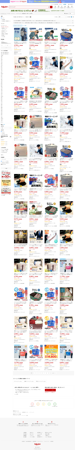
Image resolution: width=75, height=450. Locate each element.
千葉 (1, 70)
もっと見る (16, 394)
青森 (1, 56)
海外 (4, 124)
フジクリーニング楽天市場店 (65, 254)
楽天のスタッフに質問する (50, 390)
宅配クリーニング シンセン (29, 381)
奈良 (1, 94)
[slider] (11, 43)
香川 (1, 106)
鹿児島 (2, 118)
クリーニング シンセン (18, 381)
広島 (1, 101)
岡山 (1, 100)
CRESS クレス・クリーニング (35, 81)
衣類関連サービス (25, 412)
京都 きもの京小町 (18, 227)
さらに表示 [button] (3, 36)
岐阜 (1, 83)
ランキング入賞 (17, 79)
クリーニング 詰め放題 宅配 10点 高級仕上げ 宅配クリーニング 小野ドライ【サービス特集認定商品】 (66, 131)
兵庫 (1, 93)
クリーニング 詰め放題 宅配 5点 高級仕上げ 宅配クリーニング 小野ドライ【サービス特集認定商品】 (35, 160)
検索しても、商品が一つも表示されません (22, 392)
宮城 (1, 59)
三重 (1, 87)
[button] (71, 4)
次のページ (54, 373)
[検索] (51, 7)
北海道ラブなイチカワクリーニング (20, 254)
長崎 (1, 113)
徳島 (1, 104)
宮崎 (1, 117)
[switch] (10, 136)
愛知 (1, 86)
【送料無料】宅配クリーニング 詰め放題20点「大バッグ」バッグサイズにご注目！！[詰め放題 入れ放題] (36, 190)
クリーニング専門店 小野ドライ (66, 141)
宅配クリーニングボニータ (65, 283)
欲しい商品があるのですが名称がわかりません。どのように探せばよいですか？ (28, 389)
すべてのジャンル (3, 13)
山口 (1, 103)
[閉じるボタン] (73, 21)
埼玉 (1, 69)
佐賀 (1, 111)
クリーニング (31, 412)
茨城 (1, 65)
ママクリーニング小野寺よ (19, 168)
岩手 (1, 58)
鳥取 (1, 97)
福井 (1, 79)
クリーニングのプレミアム (65, 81)
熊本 (1, 114)
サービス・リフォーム (17, 412)
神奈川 (2, 73)
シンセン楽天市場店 (49, 369)
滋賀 (1, 89)
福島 (1, 63)
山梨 (1, 80)
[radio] (1, 19)
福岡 (1, 110)
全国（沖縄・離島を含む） (5, 52)
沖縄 (1, 120)
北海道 (2, 55)
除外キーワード (3, 164)
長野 (1, 82)
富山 (1, 76)
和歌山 (2, 96)
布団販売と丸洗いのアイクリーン (51, 52)
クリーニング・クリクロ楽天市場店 (36, 111)
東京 (1, 72)
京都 (1, 90)
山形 (1, 62)
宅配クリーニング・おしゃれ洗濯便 (51, 112)
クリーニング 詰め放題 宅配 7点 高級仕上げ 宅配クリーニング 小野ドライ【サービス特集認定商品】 (51, 72)
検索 (6, 47)
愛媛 (1, 107)
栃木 (1, 66)
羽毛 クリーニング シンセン (41, 381)
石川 (1, 77)
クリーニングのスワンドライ (19, 82)
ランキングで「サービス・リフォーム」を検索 (20, 415)
